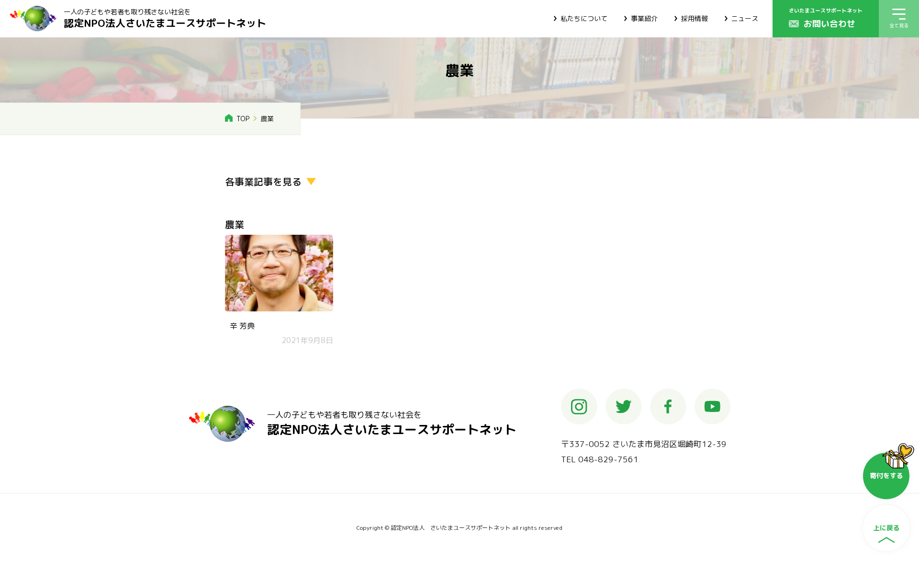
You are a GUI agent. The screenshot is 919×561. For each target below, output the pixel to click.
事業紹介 (644, 18)
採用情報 (694, 18)
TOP (242, 118)
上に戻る (886, 527)
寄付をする (886, 475)
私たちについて (583, 18)
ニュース (744, 18)
